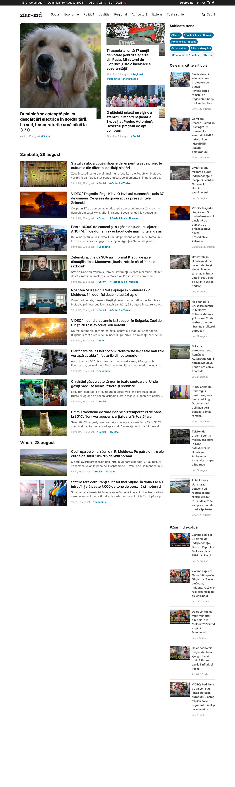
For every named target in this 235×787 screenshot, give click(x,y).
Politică (89, 14)
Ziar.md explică (201, 48)
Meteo (175, 35)
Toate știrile (175, 14)
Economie (71, 14)
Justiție (104, 14)
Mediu (208, 55)
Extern (157, 14)
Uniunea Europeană (183, 41)
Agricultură (139, 14)
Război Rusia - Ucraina (198, 35)
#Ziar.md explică (184, 527)
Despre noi (187, 2)
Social (55, 14)
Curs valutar (179, 48)
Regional (120, 14)
